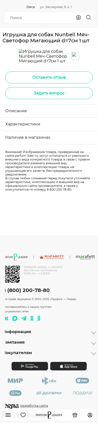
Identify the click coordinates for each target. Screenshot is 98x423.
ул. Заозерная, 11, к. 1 (56, 7)
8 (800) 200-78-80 (26, 290)
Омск (30, 7)
